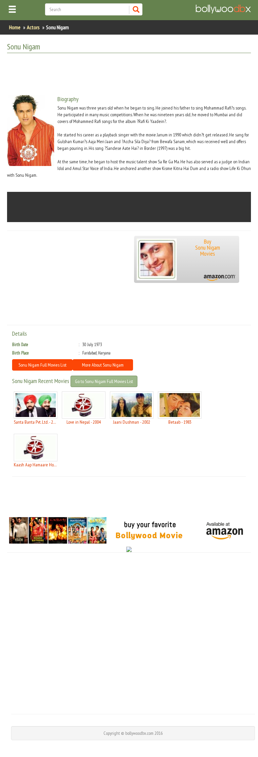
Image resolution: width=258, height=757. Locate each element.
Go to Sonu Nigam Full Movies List (104, 381)
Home (14, 27)
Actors (33, 27)
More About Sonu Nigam (103, 365)
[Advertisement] (129, 75)
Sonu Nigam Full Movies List (42, 365)
